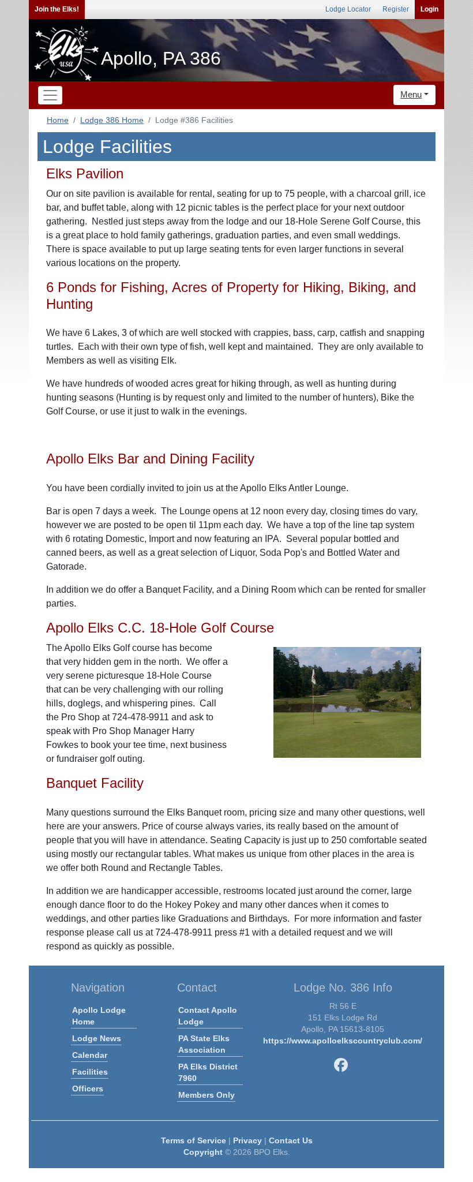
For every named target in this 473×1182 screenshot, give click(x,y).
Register (395, 9)
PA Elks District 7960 (208, 1072)
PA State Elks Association (204, 1044)
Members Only (206, 1094)
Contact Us (291, 1140)
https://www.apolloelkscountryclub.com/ (342, 1040)
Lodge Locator (348, 9)
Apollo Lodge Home (99, 1015)
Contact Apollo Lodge (207, 1015)
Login (429, 9)
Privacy (247, 1140)
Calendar (89, 1055)
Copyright (203, 1152)
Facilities (90, 1071)
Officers (87, 1088)
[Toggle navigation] (50, 95)
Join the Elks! (57, 9)
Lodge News (96, 1038)
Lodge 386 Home (112, 120)
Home (58, 120)
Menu (411, 94)
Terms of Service (193, 1140)
